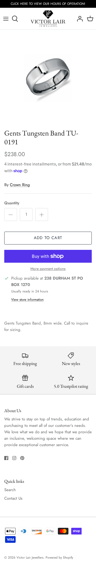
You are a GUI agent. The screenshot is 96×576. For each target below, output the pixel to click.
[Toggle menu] (6, 19)
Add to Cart (48, 238)
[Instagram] (14, 458)
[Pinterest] (22, 458)
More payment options (48, 268)
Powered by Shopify (59, 557)
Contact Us (13, 498)
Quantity (11, 203)
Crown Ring (20, 185)
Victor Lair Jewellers (30, 557)
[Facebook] (6, 458)
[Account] (78, 19)
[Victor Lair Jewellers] (48, 18)
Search (10, 490)
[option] (48, 78)
